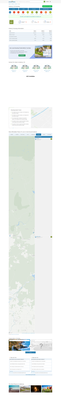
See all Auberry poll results (30, 374)
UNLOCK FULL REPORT (47, 6)
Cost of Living (22, 134)
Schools (44, 134)
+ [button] (33, 331)
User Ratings (49, 134)
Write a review (11, 372)
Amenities (17, 134)
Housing (38, 134)
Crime (28, 134)
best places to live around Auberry (15, 334)
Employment (33, 134)
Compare (30, 352)
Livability (47, 1)
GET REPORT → (22, 55)
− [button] (33, 332)
